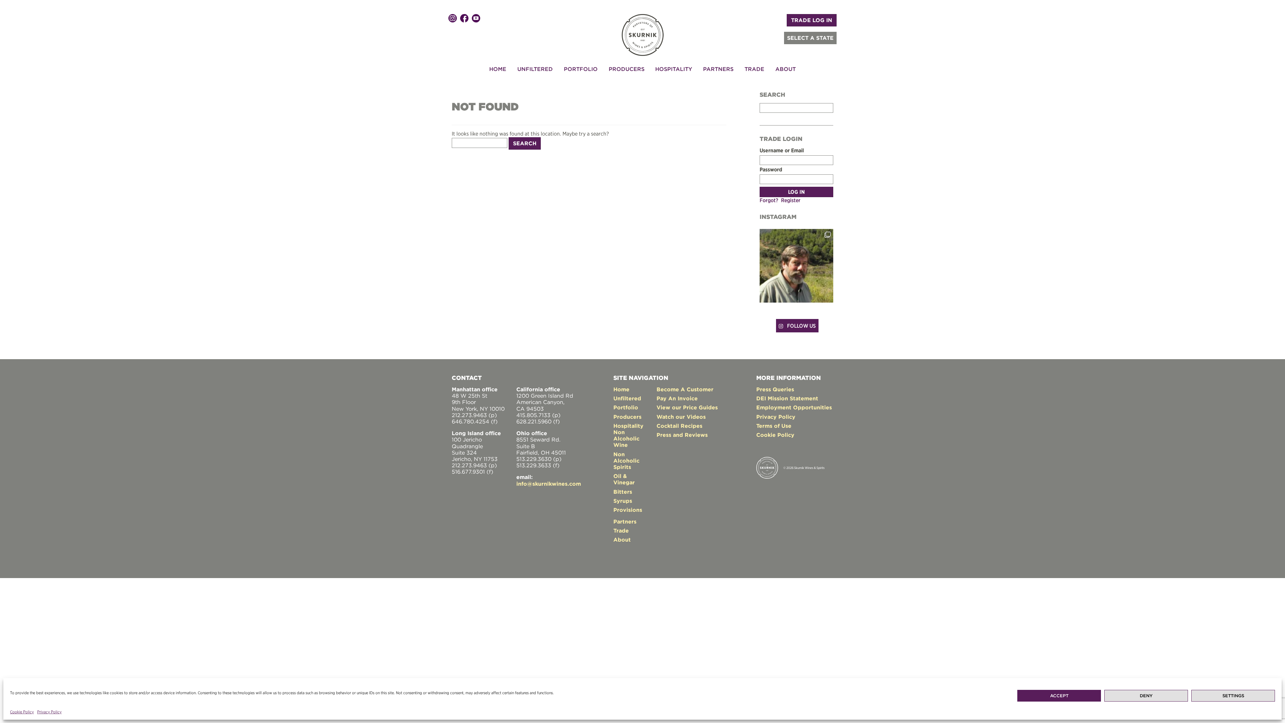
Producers (627, 69)
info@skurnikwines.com (548, 483)
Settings (1233, 696)
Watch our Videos (681, 416)
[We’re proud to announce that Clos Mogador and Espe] (796, 266)
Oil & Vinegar (624, 479)
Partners (718, 69)
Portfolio (581, 69)
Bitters (622, 491)
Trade (754, 69)
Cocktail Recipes (679, 425)
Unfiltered (535, 69)
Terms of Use (773, 425)
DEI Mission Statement (787, 398)
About (785, 69)
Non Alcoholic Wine (626, 438)
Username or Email (782, 150)
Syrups (622, 500)
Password (771, 169)
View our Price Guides (687, 407)
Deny (1146, 696)
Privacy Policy (49, 711)
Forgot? (769, 200)
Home (497, 69)
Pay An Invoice (677, 398)
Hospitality (673, 69)
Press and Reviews (682, 434)
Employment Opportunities (794, 407)
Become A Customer (685, 389)
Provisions (627, 509)
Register (790, 200)
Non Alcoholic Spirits (626, 460)
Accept (1059, 696)
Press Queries (775, 389)
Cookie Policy (22, 711)
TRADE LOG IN (811, 20)
